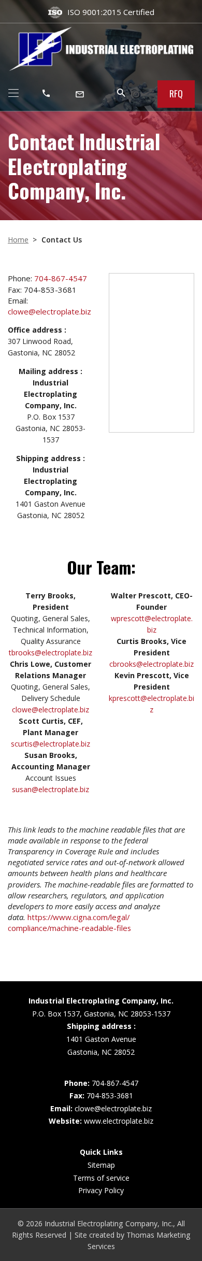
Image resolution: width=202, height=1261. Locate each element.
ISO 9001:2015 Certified (110, 12)
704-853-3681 (109, 1095)
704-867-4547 (60, 278)
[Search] (121, 92)
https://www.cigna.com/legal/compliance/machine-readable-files (69, 922)
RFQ (176, 93)
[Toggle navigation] (13, 94)
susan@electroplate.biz (50, 789)
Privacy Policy (101, 1190)
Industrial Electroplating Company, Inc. (109, 1223)
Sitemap (101, 1165)
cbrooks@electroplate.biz (151, 664)
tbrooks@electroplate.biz (50, 652)
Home (18, 240)
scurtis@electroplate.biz (50, 744)
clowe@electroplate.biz (49, 311)
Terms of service (101, 1178)
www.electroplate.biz (118, 1121)
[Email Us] (80, 93)
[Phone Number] (47, 93)
